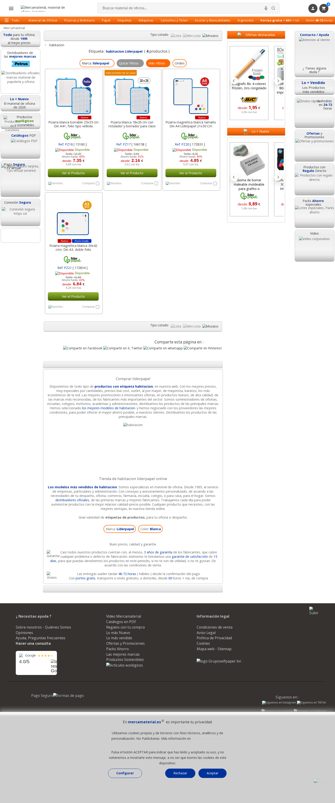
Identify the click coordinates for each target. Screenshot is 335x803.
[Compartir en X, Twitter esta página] (122, 348)
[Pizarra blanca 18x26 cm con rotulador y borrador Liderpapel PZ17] (132, 93)
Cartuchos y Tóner (174, 20)
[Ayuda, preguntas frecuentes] (321, 781)
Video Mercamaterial (123, 616)
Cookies (203, 643)
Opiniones (24, 632)
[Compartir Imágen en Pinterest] (203, 348)
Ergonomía (246, 20)
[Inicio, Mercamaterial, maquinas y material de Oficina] (45, 8)
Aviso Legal (206, 632)
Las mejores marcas (123, 654)
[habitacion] (133, 425)
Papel (106, 20)
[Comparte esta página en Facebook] (82, 348)
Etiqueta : (115, 51)
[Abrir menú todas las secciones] (11, 8)
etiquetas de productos (125, 517)
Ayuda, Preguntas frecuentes (40, 637)
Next (277, 80)
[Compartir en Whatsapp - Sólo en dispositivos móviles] (163, 348)
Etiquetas (125, 20)
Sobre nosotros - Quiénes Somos (43, 627)
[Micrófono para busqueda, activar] (266, 8)
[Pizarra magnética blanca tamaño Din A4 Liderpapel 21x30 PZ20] (191, 93)
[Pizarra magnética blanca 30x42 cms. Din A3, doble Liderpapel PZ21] (73, 217)
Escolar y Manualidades (213, 20)
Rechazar (180, 773)
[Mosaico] (210, 35)
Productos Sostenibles (125, 659)
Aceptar (212, 773)
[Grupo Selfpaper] (219, 661)
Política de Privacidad (214, 637)
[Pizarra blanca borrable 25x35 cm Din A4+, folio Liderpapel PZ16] (73, 93)
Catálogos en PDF (121, 621)
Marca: (120, 529)
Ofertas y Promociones (125, 643)
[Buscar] (273, 8)
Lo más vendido (119, 637)
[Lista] (176, 35)
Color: (150, 529)
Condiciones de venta (214, 627)
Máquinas (146, 20)
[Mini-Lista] (192, 35)
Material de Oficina (43, 20)
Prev (234, 80)
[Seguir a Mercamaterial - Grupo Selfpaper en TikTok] (311, 702)
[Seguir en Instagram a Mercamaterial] (279, 703)
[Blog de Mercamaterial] (20, 235)
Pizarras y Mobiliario (79, 20)
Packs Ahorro (117, 648)
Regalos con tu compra (125, 627)
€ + (279, 20)
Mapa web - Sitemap (214, 648)
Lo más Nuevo (118, 632)
